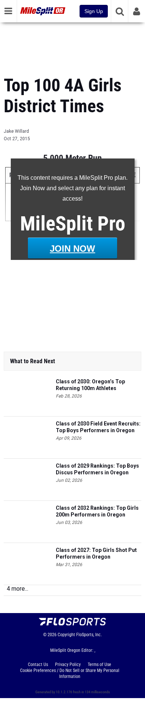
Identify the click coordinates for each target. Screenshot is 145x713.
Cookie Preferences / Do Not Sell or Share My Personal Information (69, 673)
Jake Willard (16, 131)
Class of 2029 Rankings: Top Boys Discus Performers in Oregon (97, 469)
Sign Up (93, 11)
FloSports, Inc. (89, 634)
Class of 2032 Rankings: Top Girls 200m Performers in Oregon (97, 511)
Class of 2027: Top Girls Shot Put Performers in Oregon (96, 553)
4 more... (17, 588)
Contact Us (38, 664)
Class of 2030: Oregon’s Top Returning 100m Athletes (90, 385)
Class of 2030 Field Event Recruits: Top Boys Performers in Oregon (98, 427)
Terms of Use (99, 664)
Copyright (66, 634)
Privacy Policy (68, 664)
